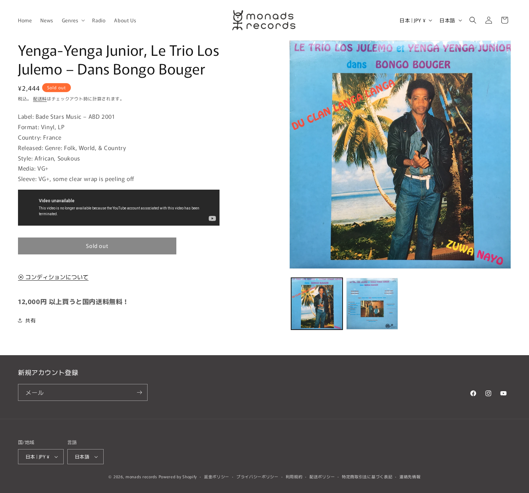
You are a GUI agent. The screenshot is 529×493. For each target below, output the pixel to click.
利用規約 (294, 476)
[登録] (139, 392)
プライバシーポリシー (257, 476)
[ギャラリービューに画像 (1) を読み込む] (317, 304)
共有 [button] (30, 320)
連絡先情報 (410, 476)
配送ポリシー (322, 476)
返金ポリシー (216, 476)
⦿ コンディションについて (53, 276)
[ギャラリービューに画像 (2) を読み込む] (372, 304)
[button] (73, 20)
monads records (141, 476)
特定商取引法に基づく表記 (367, 476)
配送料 (40, 98)
